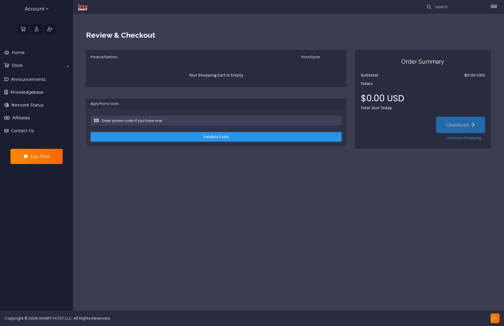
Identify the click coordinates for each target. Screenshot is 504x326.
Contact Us (22, 130)
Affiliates (20, 118)
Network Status (26, 105)
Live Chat (39, 156)
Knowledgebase (26, 92)
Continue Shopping (464, 138)
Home (17, 52)
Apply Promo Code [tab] (104, 104)
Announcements (28, 79)
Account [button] (35, 9)
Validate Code (216, 136)
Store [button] (16, 65)
